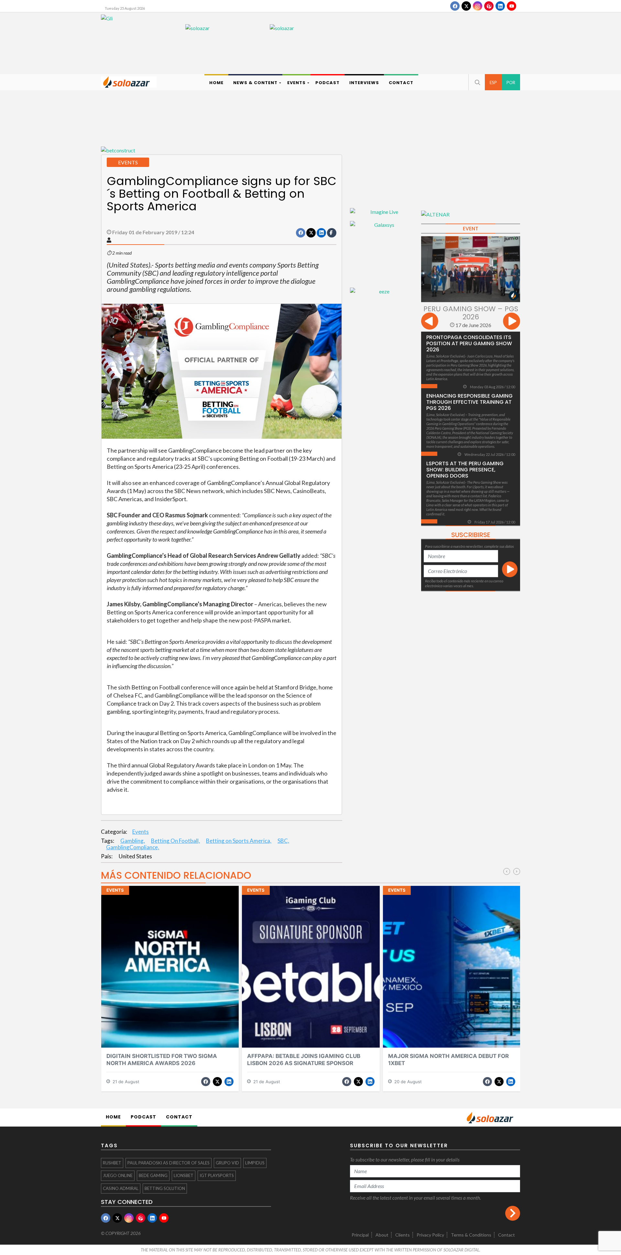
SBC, (283, 840)
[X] (466, 6)
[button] (477, 82)
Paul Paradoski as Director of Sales (168, 1162)
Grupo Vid (227, 1162)
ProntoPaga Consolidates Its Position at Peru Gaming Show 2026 (469, 343)
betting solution (165, 1188)
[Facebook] (455, 6)
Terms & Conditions (471, 1235)
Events (140, 831)
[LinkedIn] (500, 6)
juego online (118, 1175)
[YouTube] (511, 6)
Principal (360, 1235)
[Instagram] (477, 6)
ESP (493, 82)
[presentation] (429, 322)
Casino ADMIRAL (120, 1188)
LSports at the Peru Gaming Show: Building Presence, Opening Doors (465, 469)
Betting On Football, (175, 840)
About (382, 1235)
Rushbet (112, 1162)
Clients (402, 1235)
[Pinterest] (489, 6)
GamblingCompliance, (132, 847)
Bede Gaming (153, 1175)
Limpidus (255, 1162)
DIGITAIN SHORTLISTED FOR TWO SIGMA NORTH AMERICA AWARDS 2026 (161, 1059)
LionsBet (183, 1175)
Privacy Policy (430, 1235)
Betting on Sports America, (238, 840)
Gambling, (132, 840)
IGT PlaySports (217, 1175)
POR (511, 82)
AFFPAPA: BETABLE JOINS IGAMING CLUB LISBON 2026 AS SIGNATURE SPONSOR (303, 1059)
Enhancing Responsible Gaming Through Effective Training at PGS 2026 (469, 402)
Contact (506, 1235)
